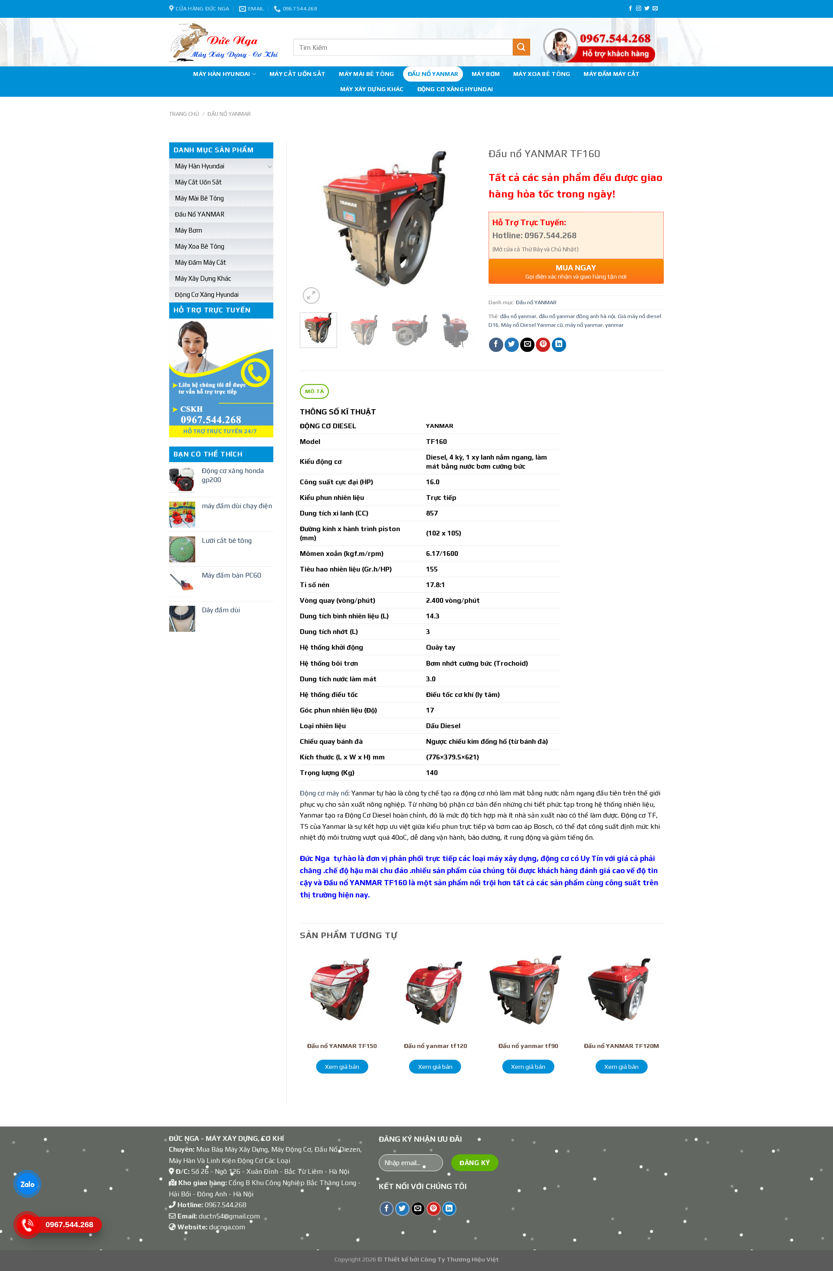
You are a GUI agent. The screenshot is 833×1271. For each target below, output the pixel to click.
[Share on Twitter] (512, 345)
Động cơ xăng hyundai (455, 88)
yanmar (614, 325)
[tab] (314, 391)
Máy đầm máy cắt (612, 73)
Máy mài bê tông (366, 73)
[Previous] (314, 224)
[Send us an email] (655, 9)
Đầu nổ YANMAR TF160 (365, 882)
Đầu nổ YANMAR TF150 (342, 1045)
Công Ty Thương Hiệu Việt (459, 1259)
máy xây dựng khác (372, 88)
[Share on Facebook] (496, 345)
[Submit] (521, 47)
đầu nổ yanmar (518, 316)
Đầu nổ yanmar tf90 (528, 1045)
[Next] (461, 224)
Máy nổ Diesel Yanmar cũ (532, 325)
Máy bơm (486, 73)
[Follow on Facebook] (630, 9)
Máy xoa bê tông (541, 73)
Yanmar (362, 793)
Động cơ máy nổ (324, 793)
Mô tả (314, 391)
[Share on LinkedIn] (559, 345)
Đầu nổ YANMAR (433, 73)
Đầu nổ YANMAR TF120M (621, 1045)
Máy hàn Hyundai (221, 73)
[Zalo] (27, 1184)
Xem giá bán (342, 1066)
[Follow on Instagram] (638, 9)
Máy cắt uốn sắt (297, 73)
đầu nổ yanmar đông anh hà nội (577, 316)
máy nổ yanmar (584, 325)
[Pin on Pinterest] (543, 345)
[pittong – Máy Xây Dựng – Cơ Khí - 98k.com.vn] (224, 42)
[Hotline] (27, 1225)
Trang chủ (184, 114)
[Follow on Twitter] (646, 9)
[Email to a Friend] (527, 345)
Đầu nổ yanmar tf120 (435, 1045)
